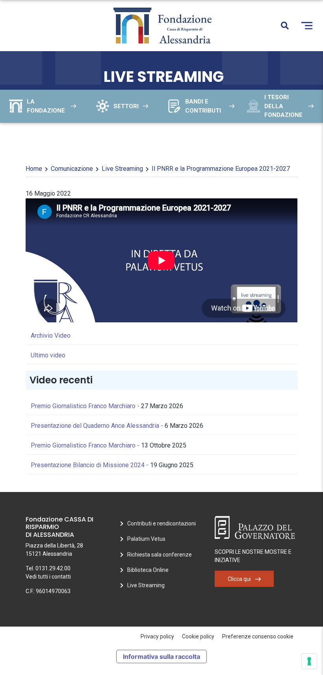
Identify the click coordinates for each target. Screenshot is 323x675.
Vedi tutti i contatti (48, 576)
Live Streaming (122, 168)
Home (34, 168)
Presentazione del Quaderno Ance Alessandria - (98, 425)
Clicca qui (239, 579)
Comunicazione (72, 168)
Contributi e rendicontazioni (161, 523)
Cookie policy (198, 636)
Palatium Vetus (146, 539)
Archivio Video (51, 335)
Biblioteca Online (148, 570)
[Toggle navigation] (307, 25)
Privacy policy (157, 636)
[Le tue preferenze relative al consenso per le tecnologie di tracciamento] (309, 661)
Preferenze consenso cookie (257, 636)
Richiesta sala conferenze (159, 554)
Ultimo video (48, 355)
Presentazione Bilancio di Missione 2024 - (90, 465)
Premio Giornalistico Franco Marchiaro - (86, 406)
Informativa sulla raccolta (161, 656)
